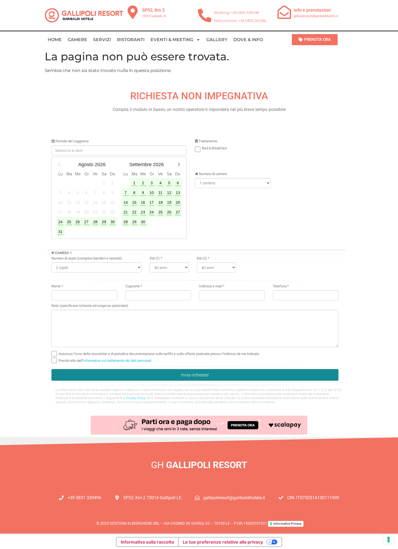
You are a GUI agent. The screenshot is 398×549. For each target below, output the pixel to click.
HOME (55, 39)
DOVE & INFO (248, 39)
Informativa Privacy (287, 523)
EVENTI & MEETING (172, 39)
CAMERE (77, 39)
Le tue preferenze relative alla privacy (223, 542)
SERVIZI (102, 39)
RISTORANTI (131, 39)
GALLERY (216, 39)
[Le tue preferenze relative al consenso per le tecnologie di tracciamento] (388, 539)
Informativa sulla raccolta (147, 542)
